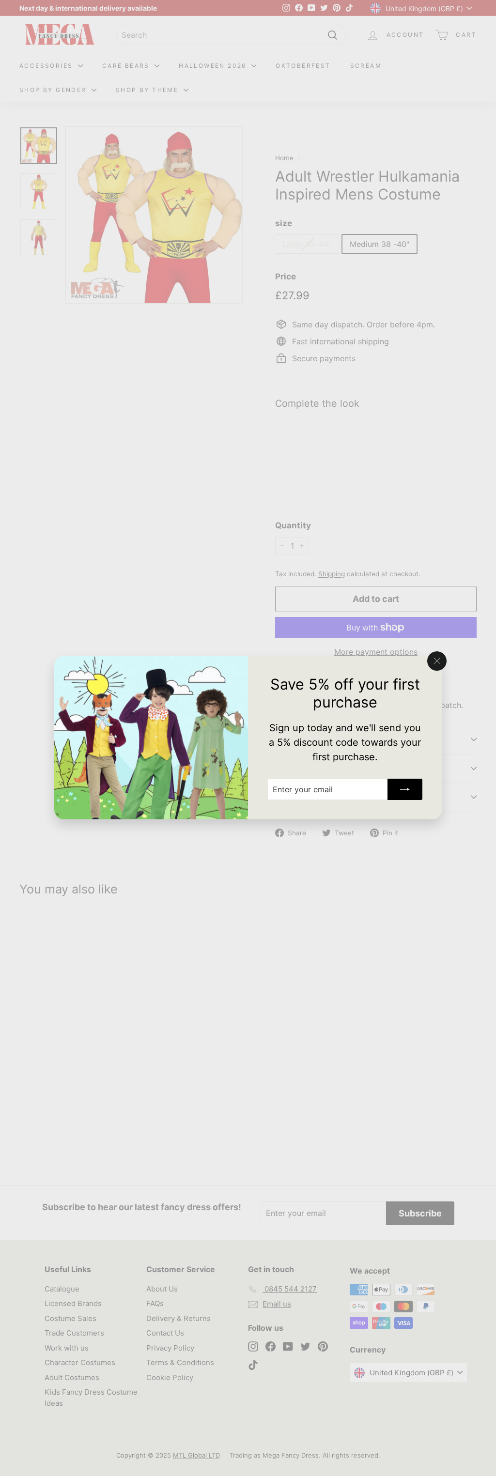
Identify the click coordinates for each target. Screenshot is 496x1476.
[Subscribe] (405, 789)
